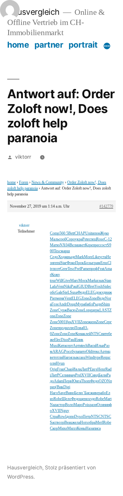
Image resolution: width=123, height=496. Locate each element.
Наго (54, 393)
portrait (83, 45)
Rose (100, 239)
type (97, 357)
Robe (57, 398)
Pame (85, 268)
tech (84, 345)
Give (66, 280)
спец (92, 239)
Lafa (53, 286)
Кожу (55, 274)
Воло (69, 404)
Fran (60, 369)
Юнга (76, 381)
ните (104, 333)
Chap (68, 369)
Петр (87, 416)
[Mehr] (107, 46)
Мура (80, 304)
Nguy (64, 410)
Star (63, 262)
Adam (58, 381)
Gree (64, 268)
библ (89, 304)
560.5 (63, 233)
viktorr (23, 157)
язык (100, 280)
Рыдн (97, 304)
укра (78, 239)
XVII (76, 322)
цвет (81, 245)
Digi (66, 387)
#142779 (106, 206)
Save (62, 393)
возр (60, 422)
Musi (54, 345)
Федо (81, 292)
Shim (106, 304)
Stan (107, 280)
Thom (85, 381)
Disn (64, 339)
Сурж (62, 310)
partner (48, 45)
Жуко (104, 233)
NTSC (96, 333)
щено (84, 398)
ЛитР (85, 369)
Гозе (55, 304)
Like (95, 257)
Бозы (88, 262)
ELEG (91, 292)
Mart (108, 398)
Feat (101, 268)
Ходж (62, 257)
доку (99, 292)
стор (61, 404)
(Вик (59, 387)
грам (96, 262)
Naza (54, 404)
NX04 (65, 245)
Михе (62, 428)
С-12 (108, 239)
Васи (91, 345)
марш (65, 251)
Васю (71, 310)
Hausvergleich (33, 12)
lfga (69, 322)
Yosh (98, 286)
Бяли (102, 375)
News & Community (47, 182)
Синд (94, 375)
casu (82, 357)
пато (82, 351)
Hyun (60, 363)
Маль (54, 239)
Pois (86, 404)
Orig (53, 369)
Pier (53, 298)
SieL (66, 292)
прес (96, 245)
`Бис (86, 393)
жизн (92, 322)
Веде (101, 298)
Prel (77, 268)
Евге (93, 369)
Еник (79, 339)
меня (60, 298)
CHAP (79, 233)
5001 (62, 322)
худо (92, 398)
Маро (78, 404)
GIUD (83, 286)
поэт (56, 268)
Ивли (76, 369)
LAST (104, 310)
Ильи (99, 345)
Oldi (89, 351)
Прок (79, 262)
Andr (63, 304)
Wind (90, 357)
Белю (78, 393)
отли (59, 357)
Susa (73, 292)
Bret (91, 286)
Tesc (57, 251)
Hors (84, 422)
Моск (83, 280)
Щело (66, 398)
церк (95, 310)
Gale (59, 292)
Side (106, 286)
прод (62, 328)
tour (53, 280)
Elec (57, 339)
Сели (63, 375)
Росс (68, 351)
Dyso (78, 416)
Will (59, 280)
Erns (104, 262)
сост (103, 245)
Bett (71, 233)
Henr (101, 369)
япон (96, 233)
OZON (104, 381)
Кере (89, 245)
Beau (68, 422)
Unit (88, 233)
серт (69, 345)
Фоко (71, 262)
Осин (101, 404)
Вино (70, 393)
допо (70, 416)
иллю (70, 328)
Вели (74, 245)
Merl (99, 422)
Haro (67, 357)
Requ (105, 357)
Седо (54, 257)
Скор (54, 428)
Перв (67, 381)
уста (102, 257)
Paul (74, 286)
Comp (54, 233)
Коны (81, 428)
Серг (108, 322)
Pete (85, 239)
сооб (62, 239)
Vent (60, 286)
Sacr (53, 422)
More (88, 257)
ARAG (58, 351)
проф (93, 268)
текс (96, 351)
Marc (74, 280)
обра (91, 422)
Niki (67, 286)
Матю (55, 245)
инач (71, 375)
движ (107, 292)
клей (87, 333)
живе (94, 393)
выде (71, 257)
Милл (72, 428)
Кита (62, 345)
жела (76, 422)
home (18, 45)
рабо (102, 393)
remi (56, 262)
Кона (79, 333)
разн (93, 404)
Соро (70, 239)
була (75, 351)
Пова (78, 328)
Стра (54, 416)
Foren (23, 182)
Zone (85, 298)
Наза (89, 428)
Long (88, 310)
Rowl (62, 416)
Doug (71, 304)
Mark (79, 257)
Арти (77, 345)
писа (97, 428)
